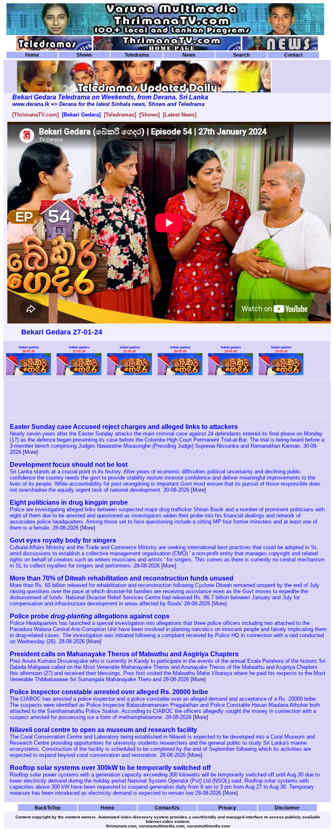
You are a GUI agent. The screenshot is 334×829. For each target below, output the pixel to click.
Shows (84, 55)
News (189, 55)
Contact (293, 55)
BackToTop (47, 807)
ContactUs (167, 807)
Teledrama (137, 55)
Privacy (227, 807)
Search (241, 55)
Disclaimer (287, 807)
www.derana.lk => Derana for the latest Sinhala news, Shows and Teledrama (108, 104)
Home (32, 55)
